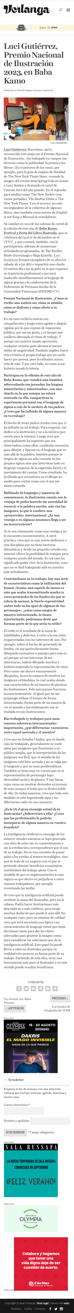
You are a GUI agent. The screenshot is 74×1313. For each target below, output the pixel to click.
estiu (66, 1303)
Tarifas (28, 1309)
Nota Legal (43, 1303)
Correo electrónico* (17, 1105)
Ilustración (48, 90)
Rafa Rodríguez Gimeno (30, 90)
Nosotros (16, 1309)
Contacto (40, 1309)
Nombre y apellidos (16, 1121)
